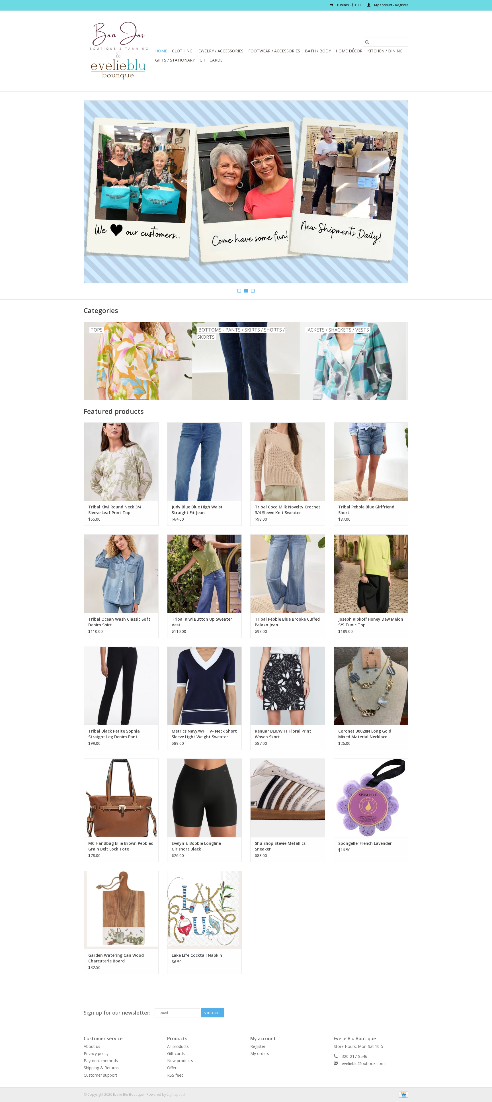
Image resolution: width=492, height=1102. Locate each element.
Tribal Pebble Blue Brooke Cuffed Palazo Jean (287, 621)
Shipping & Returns (101, 1067)
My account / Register (390, 5)
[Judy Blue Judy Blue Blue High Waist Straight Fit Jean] (204, 461)
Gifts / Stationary (175, 60)
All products (178, 1046)
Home (161, 51)
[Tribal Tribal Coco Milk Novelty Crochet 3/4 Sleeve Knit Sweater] (287, 461)
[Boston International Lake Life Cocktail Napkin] (204, 910)
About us (92, 1046)
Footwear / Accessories (274, 51)
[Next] (397, 193)
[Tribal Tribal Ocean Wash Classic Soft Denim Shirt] (121, 573)
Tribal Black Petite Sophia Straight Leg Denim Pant (114, 733)
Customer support (100, 1075)
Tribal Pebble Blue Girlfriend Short (366, 509)
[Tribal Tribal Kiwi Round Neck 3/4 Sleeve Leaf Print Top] (121, 461)
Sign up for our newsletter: (117, 1013)
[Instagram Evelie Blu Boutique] (403, 1012)
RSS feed (175, 1075)
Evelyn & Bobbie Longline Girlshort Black (196, 846)
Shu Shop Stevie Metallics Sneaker (280, 846)
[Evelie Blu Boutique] (118, 51)
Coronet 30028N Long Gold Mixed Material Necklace (364, 733)
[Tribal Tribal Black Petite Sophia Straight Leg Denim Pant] (121, 686)
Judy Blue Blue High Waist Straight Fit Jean (197, 509)
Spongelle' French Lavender (365, 843)
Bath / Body (318, 51)
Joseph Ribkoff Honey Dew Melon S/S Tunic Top (370, 621)
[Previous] (95, 193)
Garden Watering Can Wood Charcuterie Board (116, 958)
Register (257, 1046)
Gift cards (211, 60)
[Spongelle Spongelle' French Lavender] (371, 797)
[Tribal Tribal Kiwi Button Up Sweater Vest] (204, 573)
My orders (259, 1053)
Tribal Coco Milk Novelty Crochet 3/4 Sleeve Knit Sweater (287, 509)
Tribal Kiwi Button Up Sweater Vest (202, 621)
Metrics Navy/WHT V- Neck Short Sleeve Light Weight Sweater (204, 733)
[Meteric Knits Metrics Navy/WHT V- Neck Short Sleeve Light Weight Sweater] (204, 686)
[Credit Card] (402, 1094)
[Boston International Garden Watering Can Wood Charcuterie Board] (121, 910)
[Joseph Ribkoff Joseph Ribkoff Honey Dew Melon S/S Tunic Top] (371, 573)
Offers (173, 1067)
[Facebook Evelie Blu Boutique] (393, 1012)
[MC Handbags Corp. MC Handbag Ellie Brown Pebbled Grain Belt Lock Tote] (121, 797)
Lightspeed (176, 1094)
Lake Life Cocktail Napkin (197, 955)
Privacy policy (96, 1053)
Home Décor (349, 51)
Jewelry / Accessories (220, 51)
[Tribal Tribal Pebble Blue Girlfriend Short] (371, 461)
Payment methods (101, 1060)
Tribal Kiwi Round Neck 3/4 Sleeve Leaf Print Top (114, 509)
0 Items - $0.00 (348, 5)
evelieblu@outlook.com (363, 1063)
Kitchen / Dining (385, 51)
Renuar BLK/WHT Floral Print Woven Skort (283, 733)
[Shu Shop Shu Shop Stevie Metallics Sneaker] (287, 797)
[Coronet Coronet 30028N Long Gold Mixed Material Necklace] (371, 686)
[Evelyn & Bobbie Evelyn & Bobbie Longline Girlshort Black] (204, 797)
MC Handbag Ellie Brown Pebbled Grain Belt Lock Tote (120, 846)
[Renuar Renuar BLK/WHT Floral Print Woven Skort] (287, 686)
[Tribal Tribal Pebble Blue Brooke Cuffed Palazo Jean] (287, 573)
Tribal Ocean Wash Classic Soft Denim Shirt (119, 621)
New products (180, 1060)
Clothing (182, 51)
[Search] (367, 42)
